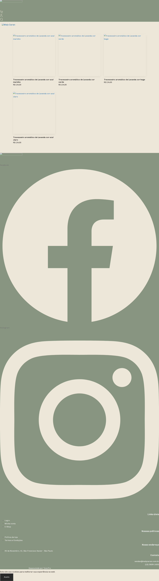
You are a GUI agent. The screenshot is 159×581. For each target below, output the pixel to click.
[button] (1, 16)
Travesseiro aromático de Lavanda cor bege (124, 79)
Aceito (6, 577)
